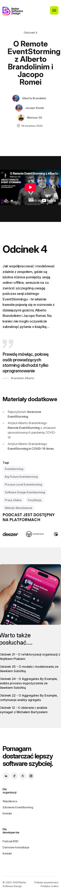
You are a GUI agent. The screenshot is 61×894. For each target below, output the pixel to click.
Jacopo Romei (34, 108)
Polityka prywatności (46, 882)
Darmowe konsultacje (16, 847)
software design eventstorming (25, 492)
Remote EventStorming (24, 428)
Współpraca (10, 801)
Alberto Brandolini (34, 98)
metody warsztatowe (18, 508)
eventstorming (14, 469)
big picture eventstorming (21, 476)
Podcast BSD (10, 841)
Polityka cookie (49, 886)
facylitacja (34, 500)
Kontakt (7, 813)
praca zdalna (13, 500)
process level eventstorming (23, 484)
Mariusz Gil (34, 117)
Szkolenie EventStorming (18, 807)
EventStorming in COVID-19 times (31, 448)
